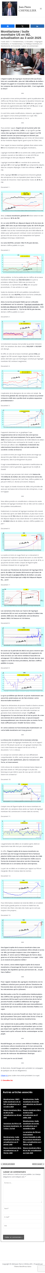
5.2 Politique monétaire (31, 44)
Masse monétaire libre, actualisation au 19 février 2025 (12, 1150)
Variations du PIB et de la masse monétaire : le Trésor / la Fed (12, 1125)
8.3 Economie (15, 46)
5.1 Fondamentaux (16, 44)
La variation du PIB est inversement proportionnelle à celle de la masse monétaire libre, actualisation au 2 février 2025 (32, 1138)
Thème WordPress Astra (22, 1266)
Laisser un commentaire (30, 46)
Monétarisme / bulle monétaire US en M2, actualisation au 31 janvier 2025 (11, 1140)
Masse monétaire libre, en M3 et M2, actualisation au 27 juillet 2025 (32, 1114)
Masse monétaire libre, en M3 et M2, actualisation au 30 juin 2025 (12, 1114)
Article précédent (7, 1164)
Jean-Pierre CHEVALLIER (27, 8)
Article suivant (38, 1164)
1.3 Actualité (28, 41)
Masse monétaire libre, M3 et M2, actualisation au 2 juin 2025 (32, 1150)
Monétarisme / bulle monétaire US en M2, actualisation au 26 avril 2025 (32, 1103)
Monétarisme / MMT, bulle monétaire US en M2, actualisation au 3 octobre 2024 (12, 1103)
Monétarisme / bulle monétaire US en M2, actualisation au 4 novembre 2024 (31, 1124)
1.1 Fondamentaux (16, 41)
